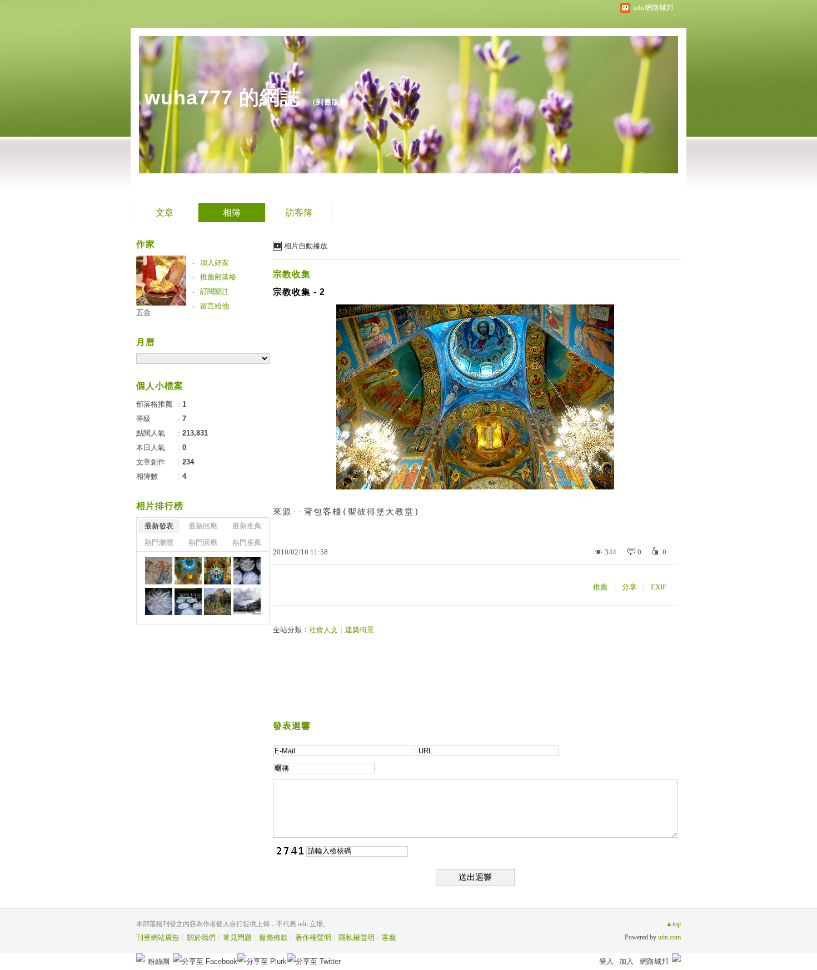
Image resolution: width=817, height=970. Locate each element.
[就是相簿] (247, 601)
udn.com (669, 937)
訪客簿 (299, 212)
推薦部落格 (218, 277)
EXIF (658, 587)
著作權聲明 (313, 937)
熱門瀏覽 (159, 542)
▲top (673, 924)
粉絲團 (159, 961)
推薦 (600, 587)
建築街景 (359, 630)
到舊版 (328, 102)
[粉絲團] (140, 957)
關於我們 (201, 937)
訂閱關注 (214, 291)
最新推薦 (246, 526)
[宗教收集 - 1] (217, 570)
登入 (606, 961)
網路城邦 (654, 961)
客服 (389, 937)
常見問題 (237, 937)
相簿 (232, 212)
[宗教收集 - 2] (188, 570)
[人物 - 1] (158, 570)
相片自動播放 (305, 246)
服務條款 (273, 937)
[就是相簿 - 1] (247, 570)
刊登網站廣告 (158, 937)
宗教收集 (292, 274)
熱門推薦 (246, 542)
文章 (164, 212)
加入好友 (214, 262)
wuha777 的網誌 (223, 97)
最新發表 (159, 526)
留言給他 (214, 306)
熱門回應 (202, 542)
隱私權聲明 (356, 937)
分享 (629, 587)
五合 (143, 312)
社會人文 (323, 630)
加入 (626, 961)
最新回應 (202, 526)
